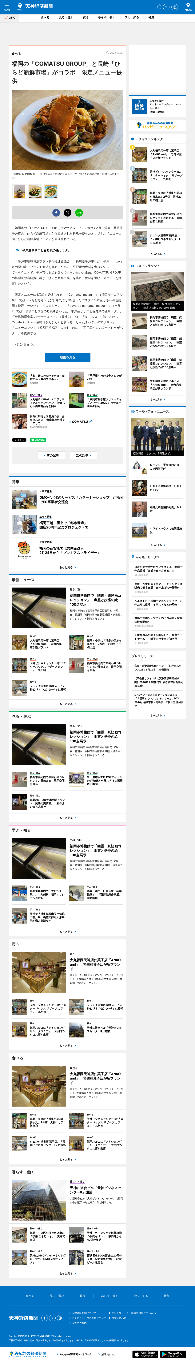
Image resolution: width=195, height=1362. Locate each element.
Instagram (174, 7)
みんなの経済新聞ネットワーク (27, 1354)
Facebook (158, 7)
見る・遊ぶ (66, 17)
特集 (151, 17)
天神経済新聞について (84, 1312)
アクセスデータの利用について (89, 1317)
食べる (45, 17)
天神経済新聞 (35, 7)
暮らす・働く (106, 17)
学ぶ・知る (132, 17)
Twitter (166, 7)
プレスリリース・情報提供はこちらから (133, 1312)
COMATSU (80, 422)
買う (86, 17)
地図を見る (67, 357)
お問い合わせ (118, 1317)
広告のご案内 (79, 1323)
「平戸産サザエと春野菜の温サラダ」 (45, 250)
